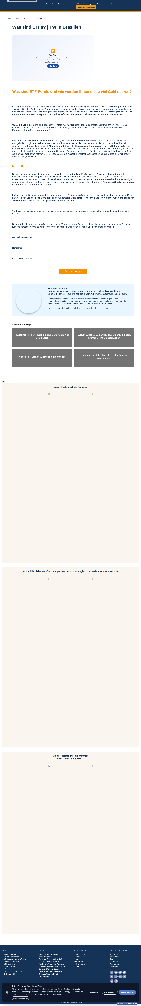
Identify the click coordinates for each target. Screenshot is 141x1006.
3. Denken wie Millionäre (12, 961)
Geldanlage (78, 961)
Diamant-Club (11, 974)
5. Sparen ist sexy (9, 966)
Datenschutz (114, 964)
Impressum (114, 961)
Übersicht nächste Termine (48, 954)
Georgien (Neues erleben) (48, 974)
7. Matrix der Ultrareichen (12, 971)
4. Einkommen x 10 (10, 964)
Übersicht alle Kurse (10, 954)
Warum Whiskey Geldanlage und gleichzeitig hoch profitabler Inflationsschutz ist (104, 337)
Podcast (77, 956)
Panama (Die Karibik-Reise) (49, 961)
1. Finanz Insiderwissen (11, 956)
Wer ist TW (114, 954)
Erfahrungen (114, 956)
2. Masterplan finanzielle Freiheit (14, 959)
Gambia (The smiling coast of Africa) (52, 966)
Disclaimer (114, 966)
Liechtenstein (44, 976)
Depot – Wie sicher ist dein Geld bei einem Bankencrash (104, 358)
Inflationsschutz (80, 964)
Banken (77, 966)
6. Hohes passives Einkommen (14, 969)
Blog (76, 959)
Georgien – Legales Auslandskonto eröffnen (42, 358)
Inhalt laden (53, 66)
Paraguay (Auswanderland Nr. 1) (51, 959)
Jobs (112, 959)
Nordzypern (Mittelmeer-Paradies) (51, 964)
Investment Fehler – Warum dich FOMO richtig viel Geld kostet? (42, 337)
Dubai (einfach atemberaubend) (50, 971)
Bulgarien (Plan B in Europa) (49, 969)
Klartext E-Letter (80, 954)
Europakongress (45, 956)
